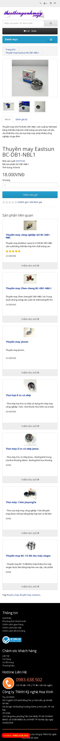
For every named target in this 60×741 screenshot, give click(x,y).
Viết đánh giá (35, 202)
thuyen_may (13, 594)
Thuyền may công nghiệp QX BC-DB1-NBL (28, 236)
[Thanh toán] (55, 3)
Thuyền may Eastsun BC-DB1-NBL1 (22, 52)
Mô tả (7, 119)
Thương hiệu (8, 665)
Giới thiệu (7, 618)
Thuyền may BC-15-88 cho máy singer (28, 555)
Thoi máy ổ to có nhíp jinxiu (22, 448)
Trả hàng (6, 659)
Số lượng (6, 180)
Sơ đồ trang (8, 662)
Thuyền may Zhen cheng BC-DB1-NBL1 (29, 288)
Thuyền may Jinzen (17, 341)
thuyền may (25, 594)
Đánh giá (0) (21, 119)
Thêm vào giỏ (30, 194)
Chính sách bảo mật (11, 627)
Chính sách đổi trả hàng (13, 630)
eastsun (36, 594)
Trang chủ (10, 49)
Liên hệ (5, 655)
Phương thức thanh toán (14, 621)
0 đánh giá (23, 202)
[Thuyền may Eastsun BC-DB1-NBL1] (30, 78)
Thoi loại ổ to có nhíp (18, 395)
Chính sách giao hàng (12, 624)
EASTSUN (20, 161)
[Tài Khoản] (46, 3)
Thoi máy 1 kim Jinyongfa (21, 502)
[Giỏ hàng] (51, 3)
